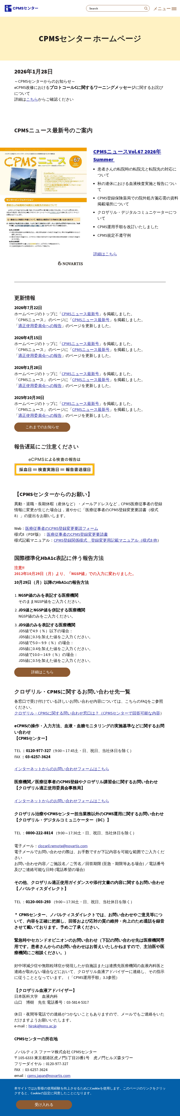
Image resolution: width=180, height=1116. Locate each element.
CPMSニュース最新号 (80, 313)
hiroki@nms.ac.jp (42, 1025)
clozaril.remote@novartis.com (63, 845)
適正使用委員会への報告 (40, 325)
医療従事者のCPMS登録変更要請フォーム (61, 528)
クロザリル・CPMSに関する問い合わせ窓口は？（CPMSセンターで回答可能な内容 (87, 713)
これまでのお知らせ (42, 427)
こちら (32, 99)
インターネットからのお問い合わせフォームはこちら (61, 768)
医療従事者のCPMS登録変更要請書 (77, 534)
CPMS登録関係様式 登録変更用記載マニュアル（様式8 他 (105, 540)
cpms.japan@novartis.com (48, 1075)
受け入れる (44, 1104)
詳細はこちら (105, 253)
